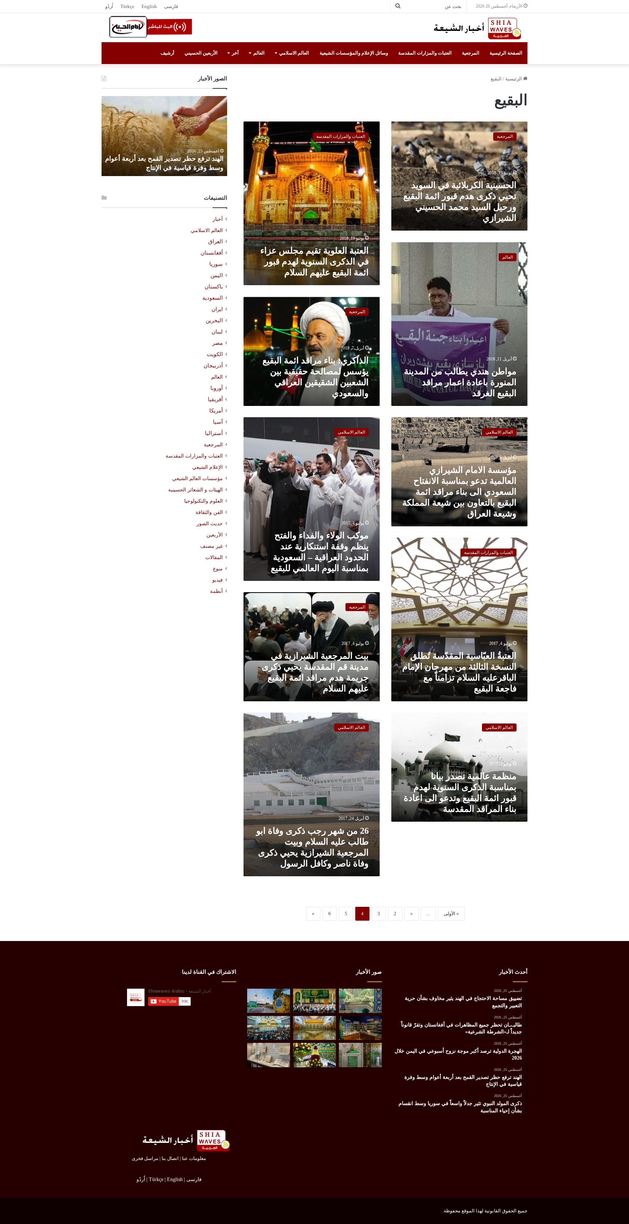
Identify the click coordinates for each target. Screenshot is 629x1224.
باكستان (214, 287)
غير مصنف (211, 546)
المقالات (214, 557)
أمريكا (216, 411)
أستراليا (214, 433)
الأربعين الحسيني (201, 53)
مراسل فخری (145, 1158)
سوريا (216, 264)
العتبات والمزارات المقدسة (425, 53)
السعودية (212, 298)
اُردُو (109, 6)
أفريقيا (215, 399)
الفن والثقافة (209, 512)
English (149, 6)
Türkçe (127, 6)
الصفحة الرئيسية (506, 53)
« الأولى (451, 913)
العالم (259, 53)
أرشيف (167, 53)
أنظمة (216, 591)
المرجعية (470, 53)
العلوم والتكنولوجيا (203, 501)
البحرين (214, 320)
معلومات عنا (194, 1158)
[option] (164, 136)
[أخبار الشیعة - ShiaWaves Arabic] (474, 28)
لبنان (217, 332)
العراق (215, 241)
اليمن (216, 275)
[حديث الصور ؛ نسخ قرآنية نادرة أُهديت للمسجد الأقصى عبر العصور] (268, 1055)
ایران (217, 309)
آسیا (218, 422)
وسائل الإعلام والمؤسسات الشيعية (354, 53)
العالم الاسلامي (294, 53)
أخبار (218, 219)
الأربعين (214, 535)
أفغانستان (212, 253)
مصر (217, 343)
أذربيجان (213, 365)
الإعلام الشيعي (207, 467)
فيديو (217, 580)
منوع (218, 568)
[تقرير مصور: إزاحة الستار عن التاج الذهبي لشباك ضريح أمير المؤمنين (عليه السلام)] (314, 1028)
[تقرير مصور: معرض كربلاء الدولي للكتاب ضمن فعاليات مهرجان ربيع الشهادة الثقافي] (360, 1028)
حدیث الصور (210, 523)
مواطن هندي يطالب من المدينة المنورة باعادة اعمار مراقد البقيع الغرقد (460, 382)
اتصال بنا (170, 1158)
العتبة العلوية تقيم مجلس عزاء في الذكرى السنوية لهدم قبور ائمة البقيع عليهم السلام (314, 261)
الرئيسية (514, 78)
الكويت (215, 354)
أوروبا (216, 388)
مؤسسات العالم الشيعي (197, 478)
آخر (235, 53)
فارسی (171, 6)
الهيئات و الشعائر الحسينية (195, 490)
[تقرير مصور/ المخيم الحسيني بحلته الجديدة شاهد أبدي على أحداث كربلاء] (360, 1055)
